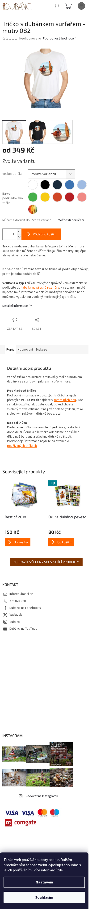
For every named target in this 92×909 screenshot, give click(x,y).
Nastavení (44, 882)
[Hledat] (56, 6)
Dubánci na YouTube (23, 628)
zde (60, 870)
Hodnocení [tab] (25, 349)
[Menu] (81, 6)
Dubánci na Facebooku (25, 608)
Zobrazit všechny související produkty (46, 562)
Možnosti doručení (71, 220)
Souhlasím (44, 897)
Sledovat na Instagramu (41, 796)
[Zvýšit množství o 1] (19, 231)
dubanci (15, 621)
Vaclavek (15, 614)
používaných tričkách (22, 446)
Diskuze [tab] (41, 349)
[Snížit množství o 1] (19, 237)
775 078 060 (17, 601)
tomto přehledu (65, 400)
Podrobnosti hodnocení (59, 38)
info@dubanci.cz (21, 594)
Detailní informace (15, 305)
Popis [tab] (10, 349)
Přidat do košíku (44, 234)
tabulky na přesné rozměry (40, 287)
